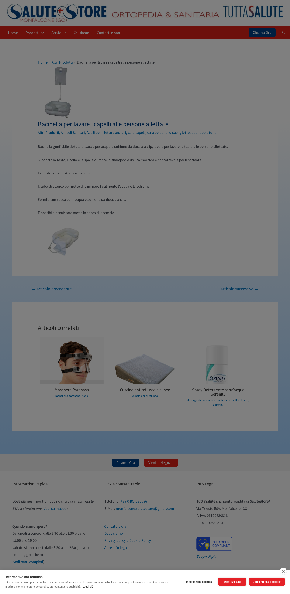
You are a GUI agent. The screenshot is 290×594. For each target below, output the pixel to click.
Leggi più (87, 586)
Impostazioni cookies (199, 581)
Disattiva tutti (232, 581)
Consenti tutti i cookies (267, 581)
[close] (283, 571)
